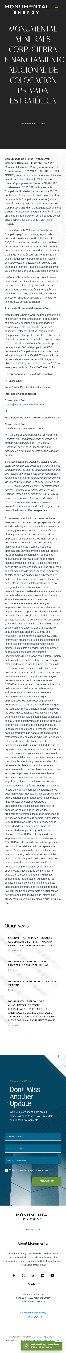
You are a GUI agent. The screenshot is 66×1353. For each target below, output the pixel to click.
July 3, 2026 (12, 990)
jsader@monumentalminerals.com (24, 404)
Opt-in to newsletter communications (28, 1170)
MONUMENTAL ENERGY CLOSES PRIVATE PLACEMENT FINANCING (28, 963)
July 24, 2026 (13, 970)
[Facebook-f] (14, 1275)
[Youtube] (52, 1275)
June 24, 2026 (13, 1025)
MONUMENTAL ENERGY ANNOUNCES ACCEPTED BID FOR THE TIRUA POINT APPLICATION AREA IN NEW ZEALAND (31, 941)
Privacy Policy (33, 1229)
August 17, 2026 (14, 950)
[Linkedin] (42, 1275)
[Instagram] (33, 1275)
